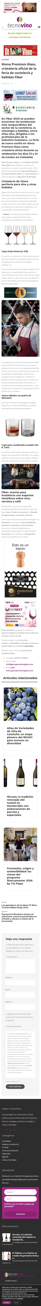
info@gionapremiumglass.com (19, 664)
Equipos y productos (10, 1144)
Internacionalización (10, 1150)
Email (7, 990)
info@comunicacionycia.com (15, 1063)
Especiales (6, 1153)
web (13, 667)
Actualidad (5, 59)
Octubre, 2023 (5, 83)
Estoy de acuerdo (14, 1026)
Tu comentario (11, 957)
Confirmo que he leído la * (19, 1205)
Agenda (5, 1156)
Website (8, 1002)
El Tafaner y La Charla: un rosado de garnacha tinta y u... (25, 1255)
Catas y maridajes (9, 1160)
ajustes (20, 1299)
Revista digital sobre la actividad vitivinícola (20, 35)
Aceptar (6, 1302)
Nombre (8, 977)
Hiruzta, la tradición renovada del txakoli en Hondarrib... (24, 1237)
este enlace (28, 646)
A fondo (5, 1147)
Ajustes (16, 1302)
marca (6, 214)
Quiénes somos (11, 1281)
